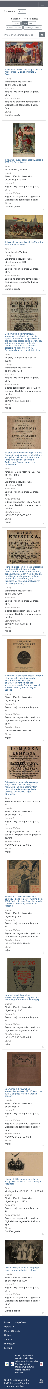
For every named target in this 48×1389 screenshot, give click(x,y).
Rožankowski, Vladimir (16, 169)
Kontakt (8, 1348)
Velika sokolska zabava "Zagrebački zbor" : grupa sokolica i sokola (23, 1269)
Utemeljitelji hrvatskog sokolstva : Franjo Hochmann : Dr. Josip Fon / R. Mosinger (23, 1181)
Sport (8, 108)
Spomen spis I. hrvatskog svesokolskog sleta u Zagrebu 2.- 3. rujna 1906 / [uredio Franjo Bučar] (23, 997)
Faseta (16, 23)
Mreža (32, 23)
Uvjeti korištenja (12, 1331)
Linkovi (7, 1335)
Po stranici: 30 (13, 27)
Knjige (8, 407)
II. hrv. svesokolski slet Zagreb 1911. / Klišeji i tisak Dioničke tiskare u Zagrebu (23, 71)
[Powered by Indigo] (41, 1381)
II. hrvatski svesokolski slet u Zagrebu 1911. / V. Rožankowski (24, 161)
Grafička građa (12, 115)
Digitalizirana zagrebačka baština (22, 105)
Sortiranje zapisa (32, 27)
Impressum (9, 1343)
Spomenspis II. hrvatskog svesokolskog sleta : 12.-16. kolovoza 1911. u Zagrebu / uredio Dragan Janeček (23, 1092)
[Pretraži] (42, 34)
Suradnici (8, 1339)
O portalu (9, 1326)
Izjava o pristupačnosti (15, 1322)
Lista (25, 23)
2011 (23, 11)
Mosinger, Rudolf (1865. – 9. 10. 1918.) (24, 1191)
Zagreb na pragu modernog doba (22, 101)
